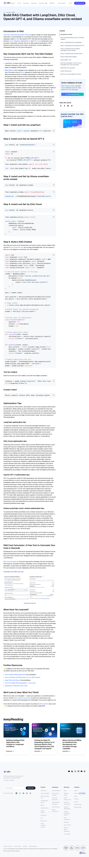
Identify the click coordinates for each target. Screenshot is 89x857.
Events (76, 801)
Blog (65, 790)
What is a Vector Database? (67, 829)
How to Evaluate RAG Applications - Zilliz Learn (20, 683)
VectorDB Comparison (67, 803)
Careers (76, 793)
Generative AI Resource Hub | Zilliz (16, 686)
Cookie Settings (33, 846)
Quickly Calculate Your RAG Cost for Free (72, 115)
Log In (70, 3)
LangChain (8, 63)
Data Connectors (67, 818)
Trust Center (67, 834)
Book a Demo (61, 3)
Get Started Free (79, 3)
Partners (76, 799)
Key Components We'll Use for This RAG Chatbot (72, 38)
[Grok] (23, 793)
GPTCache (43, 815)
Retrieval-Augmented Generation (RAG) (16, 35)
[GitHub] (78, 771)
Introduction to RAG (66, 34)
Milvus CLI (43, 821)
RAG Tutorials (55, 807)
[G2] (85, 771)
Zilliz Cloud (37, 41)
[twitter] (60, 105)
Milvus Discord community (22, 698)
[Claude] (27, 793)
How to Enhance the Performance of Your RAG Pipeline (22, 677)
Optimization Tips (65, 60)
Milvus (28, 41)
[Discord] (81, 771)
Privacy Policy (17, 846)
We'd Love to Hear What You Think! (70, 74)
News (75, 796)
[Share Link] (71, 105)
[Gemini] (30, 793)
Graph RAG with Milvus (12, 680)
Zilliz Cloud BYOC (45, 793)
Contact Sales (78, 804)
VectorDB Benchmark (55, 798)
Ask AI (83, 853)
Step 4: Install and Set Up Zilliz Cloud (71, 53)
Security (25, 846)
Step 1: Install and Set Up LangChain (71, 42)
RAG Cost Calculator (10, 562)
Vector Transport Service (43, 825)
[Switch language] (46, 3)
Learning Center (66, 794)
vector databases (15, 41)
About (75, 790)
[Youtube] (69, 771)
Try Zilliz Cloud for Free (72, 94)
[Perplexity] (20, 793)
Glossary (66, 822)
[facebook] (64, 105)
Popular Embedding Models (67, 813)
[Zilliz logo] (6, 3)
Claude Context (43, 811)
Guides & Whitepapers (67, 807)
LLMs (17, 39)
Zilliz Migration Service (44, 801)
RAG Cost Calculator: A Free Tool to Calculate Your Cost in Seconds (70, 64)
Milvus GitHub (43, 704)
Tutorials (8, 12)
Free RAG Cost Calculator (56, 803)
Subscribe (31, 788)
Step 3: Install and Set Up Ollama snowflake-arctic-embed (70, 49)
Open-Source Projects (55, 794)
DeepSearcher (44, 808)
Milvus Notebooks (55, 810)
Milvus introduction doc (16, 247)
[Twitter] (75, 771)
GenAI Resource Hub (67, 798)
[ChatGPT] (16, 793)
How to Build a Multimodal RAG (15, 675)
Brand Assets (77, 807)
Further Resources (65, 71)
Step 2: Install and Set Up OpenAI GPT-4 (72, 45)
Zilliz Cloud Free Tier (45, 797)
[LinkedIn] (72, 771)
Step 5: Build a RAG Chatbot (68, 57)
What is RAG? (67, 825)
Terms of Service (7, 846)
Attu (42, 818)
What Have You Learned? (67, 68)
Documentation (56, 790)
